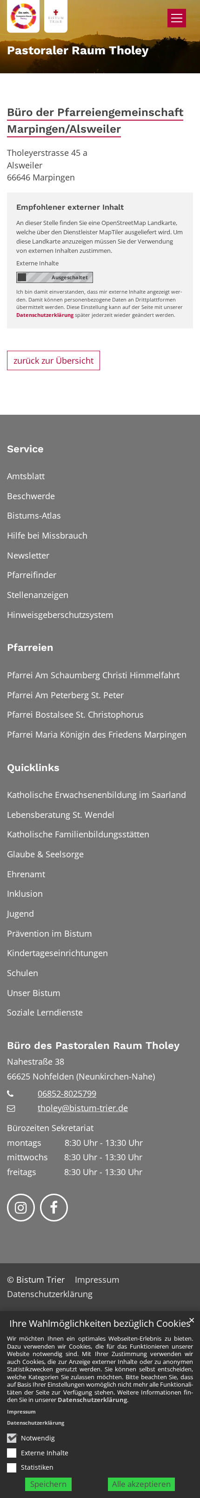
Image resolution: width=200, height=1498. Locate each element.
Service (25, 449)
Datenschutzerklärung (92, 1399)
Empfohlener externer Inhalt (70, 207)
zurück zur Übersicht (53, 360)
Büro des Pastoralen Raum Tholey (93, 1045)
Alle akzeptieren (141, 1484)
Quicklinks (33, 767)
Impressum (21, 1411)
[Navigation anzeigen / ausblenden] (176, 18)
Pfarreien (30, 647)
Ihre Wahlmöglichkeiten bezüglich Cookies (100, 1324)
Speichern (48, 1484)
